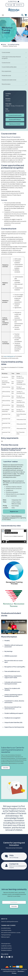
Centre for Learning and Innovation (9, 921)
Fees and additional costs (12, 671)
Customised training (6, 930)
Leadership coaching (6, 945)
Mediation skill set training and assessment (13, 646)
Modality (7, 640)
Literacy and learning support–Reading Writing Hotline (13, 695)
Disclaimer (21, 971)
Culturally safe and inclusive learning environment (12, 683)
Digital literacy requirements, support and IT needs (13, 676)
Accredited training (13, 44)
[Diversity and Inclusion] (14, 967)
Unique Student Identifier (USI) (13, 722)
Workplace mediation (6, 950)
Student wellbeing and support (13, 713)
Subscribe (5, 767)
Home (4, 44)
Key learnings (8, 651)
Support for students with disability (12, 689)
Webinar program (5, 937)
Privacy (14, 973)
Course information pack (14, 115)
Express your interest (14, 124)
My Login (9, 5)
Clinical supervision (5, 943)
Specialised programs (6, 948)
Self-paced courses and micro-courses (10, 932)
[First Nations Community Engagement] (7, 967)
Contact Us (19, 5)
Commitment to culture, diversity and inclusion (14, 701)
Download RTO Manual (15, 119)
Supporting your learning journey (14, 727)
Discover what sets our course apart (13, 661)
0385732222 (13, 1)
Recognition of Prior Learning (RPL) (14, 667)
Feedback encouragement (12, 718)
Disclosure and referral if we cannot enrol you (12, 707)
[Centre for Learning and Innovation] (14, 10)
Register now (14, 511)
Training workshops (6, 934)
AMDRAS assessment (10, 656)
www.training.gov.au (9, 356)
